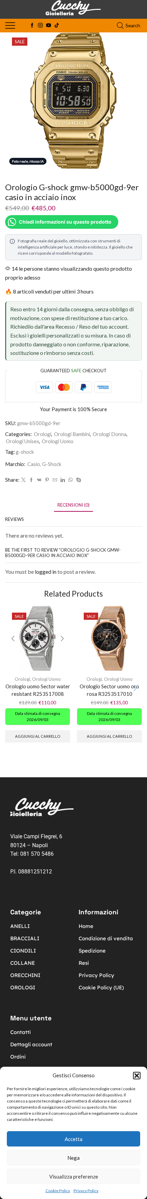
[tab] (73, 505)
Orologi (42, 434)
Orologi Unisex (22, 441)
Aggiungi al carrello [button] (37, 736)
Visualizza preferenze (73, 1176)
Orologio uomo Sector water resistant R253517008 (37, 690)
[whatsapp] (71, 480)
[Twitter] (23, 480)
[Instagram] (40, 25)
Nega (73, 1158)
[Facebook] (32, 25)
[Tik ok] (56, 25)
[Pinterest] (47, 480)
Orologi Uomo (58, 441)
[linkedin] (63, 480)
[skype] (78, 480)
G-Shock (51, 464)
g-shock (25, 452)
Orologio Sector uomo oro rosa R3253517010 (109, 690)
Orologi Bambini (72, 434)
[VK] (39, 480)
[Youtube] (48, 25)
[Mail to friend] (55, 480)
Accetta (73, 1139)
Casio (33, 464)
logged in (45, 571)
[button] (136, 1075)
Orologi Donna (109, 434)
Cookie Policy (57, 1190)
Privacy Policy (86, 1190)
